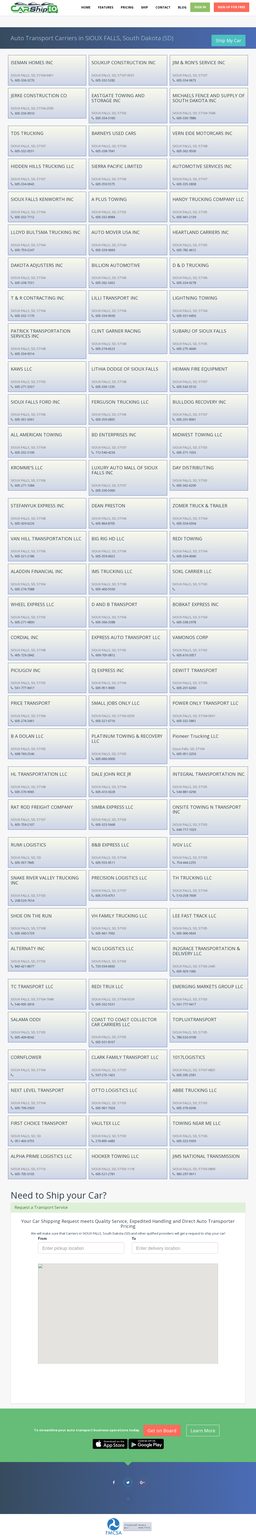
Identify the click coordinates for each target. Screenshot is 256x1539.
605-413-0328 (105, 791)
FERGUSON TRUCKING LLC (120, 402)
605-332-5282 (105, 80)
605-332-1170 (24, 315)
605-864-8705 (105, 523)
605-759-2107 (24, 824)
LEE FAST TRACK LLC (194, 916)
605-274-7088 (24, 589)
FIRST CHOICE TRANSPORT (39, 1123)
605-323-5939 (186, 1141)
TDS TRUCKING (27, 133)
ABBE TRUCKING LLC (194, 1090)
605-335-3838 (186, 184)
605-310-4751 (105, 895)
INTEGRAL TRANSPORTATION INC (208, 774)
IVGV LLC (182, 845)
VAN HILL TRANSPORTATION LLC (46, 539)
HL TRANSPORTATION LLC (39, 774)
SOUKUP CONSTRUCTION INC (124, 62)
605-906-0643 (186, 933)
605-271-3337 (24, 386)
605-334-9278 (186, 282)
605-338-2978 (186, 622)
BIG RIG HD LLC (108, 539)
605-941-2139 (186, 217)
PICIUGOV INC (25, 670)
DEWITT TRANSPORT (195, 670)
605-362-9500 (186, 151)
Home (85, 7)
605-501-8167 (105, 1042)
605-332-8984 (105, 217)
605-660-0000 (105, 759)
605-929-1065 (186, 971)
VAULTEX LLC (106, 1123)
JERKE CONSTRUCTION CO (39, 95)
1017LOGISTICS (188, 1057)
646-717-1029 (186, 829)
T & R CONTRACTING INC (37, 298)
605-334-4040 (186, 556)
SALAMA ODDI (25, 1019)
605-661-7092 (105, 933)
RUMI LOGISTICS (28, 845)
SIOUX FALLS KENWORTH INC (42, 199)
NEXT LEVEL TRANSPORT (37, 1090)
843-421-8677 (24, 966)
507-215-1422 (105, 1075)
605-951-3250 (186, 754)
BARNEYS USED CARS (114, 133)
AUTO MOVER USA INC (116, 232)
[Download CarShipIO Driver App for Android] (146, 1443)
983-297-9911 (186, 1174)
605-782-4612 (186, 250)
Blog (182, 7)
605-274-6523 (105, 348)
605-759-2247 (24, 250)
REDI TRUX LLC (107, 986)
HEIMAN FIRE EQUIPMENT (200, 369)
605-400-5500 (105, 589)
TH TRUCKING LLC (192, 878)
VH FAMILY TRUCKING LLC (119, 916)
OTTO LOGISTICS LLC (114, 1090)
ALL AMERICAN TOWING (36, 435)
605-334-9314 (24, 353)
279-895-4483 (105, 1141)
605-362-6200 (186, 485)
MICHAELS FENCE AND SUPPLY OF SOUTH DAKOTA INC (208, 97)
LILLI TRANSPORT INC (115, 298)
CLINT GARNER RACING (116, 331)
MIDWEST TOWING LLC (197, 435)
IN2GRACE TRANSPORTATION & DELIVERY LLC (206, 950)
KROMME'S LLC (27, 468)
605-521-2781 (105, 1174)
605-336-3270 (24, 80)
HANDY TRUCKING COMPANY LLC (208, 199)
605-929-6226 (24, 523)
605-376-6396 (186, 1108)
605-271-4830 (24, 622)
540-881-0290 (186, 791)
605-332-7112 (24, 217)
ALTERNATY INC (28, 948)
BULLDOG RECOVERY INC (199, 402)
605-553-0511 (105, 862)
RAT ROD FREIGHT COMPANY (42, 807)
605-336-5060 (105, 490)
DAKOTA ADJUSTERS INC (37, 265)
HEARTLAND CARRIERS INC (200, 232)
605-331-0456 (186, 315)
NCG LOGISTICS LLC (113, 948)
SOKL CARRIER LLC (192, 571)
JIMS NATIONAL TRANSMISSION (206, 1156)
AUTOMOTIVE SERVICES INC (202, 166)
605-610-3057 (186, 655)
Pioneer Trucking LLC (195, 736)
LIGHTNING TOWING (194, 298)
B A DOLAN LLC (27, 736)
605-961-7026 (105, 1108)
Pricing (127, 7)
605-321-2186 (24, 556)
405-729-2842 (24, 655)
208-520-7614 (24, 900)
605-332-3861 (186, 721)
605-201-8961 (186, 419)
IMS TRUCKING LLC (112, 571)
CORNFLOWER (26, 1057)
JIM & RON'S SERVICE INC (198, 62)
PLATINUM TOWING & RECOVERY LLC (127, 738)
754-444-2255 (186, 862)
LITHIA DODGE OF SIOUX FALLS (125, 369)
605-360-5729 (24, 933)
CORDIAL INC (24, 637)
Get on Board (162, 1431)
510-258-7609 (186, 895)
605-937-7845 (24, 862)
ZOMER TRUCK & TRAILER (199, 506)
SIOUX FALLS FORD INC (35, 402)
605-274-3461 (24, 721)
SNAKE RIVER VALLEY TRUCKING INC (45, 880)
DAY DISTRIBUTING (193, 468)
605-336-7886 (186, 118)
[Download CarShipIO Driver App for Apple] (110, 1443)
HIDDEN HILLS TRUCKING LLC (42, 166)
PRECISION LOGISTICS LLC (119, 878)
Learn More (202, 1431)
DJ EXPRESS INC (108, 670)
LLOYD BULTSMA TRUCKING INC (45, 232)
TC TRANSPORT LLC (32, 986)
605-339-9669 (105, 250)
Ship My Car (228, 40)
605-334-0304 (186, 523)
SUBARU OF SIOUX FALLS (199, 331)
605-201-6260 (186, 688)
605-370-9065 (24, 791)
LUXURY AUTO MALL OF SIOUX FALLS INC (125, 470)
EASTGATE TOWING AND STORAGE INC (118, 97)
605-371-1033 (186, 452)
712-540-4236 (105, 452)
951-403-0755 (24, 1141)
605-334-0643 (24, 184)
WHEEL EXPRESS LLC (32, 604)
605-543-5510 (186, 386)
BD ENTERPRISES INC (114, 435)
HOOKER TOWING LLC (115, 1156)
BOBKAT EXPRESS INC (195, 604)
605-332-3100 (24, 452)
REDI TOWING (187, 539)
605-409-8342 (24, 1037)
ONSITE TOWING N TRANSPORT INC (206, 809)
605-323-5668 (105, 824)
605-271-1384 (24, 485)
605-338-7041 (105, 151)
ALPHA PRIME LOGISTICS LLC (41, 1156)
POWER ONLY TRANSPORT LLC (205, 703)
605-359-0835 (105, 419)
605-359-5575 (105, 184)
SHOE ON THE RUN (31, 916)
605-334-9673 (186, 80)
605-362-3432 (105, 282)
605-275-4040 (186, 348)
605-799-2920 (24, 1108)
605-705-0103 (24, 1174)
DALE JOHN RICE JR (111, 774)
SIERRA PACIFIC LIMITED (117, 166)
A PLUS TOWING (109, 199)
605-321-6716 (105, 721)
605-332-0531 (24, 151)
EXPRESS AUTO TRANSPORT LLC (126, 637)
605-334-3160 (105, 118)
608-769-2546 (24, 754)
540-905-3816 (24, 1004)
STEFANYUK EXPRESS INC (37, 506)
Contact (163, 7)
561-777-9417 (24, 688)
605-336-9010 (24, 113)
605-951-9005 (105, 688)
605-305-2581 (186, 1075)
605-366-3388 (105, 622)
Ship (144, 7)
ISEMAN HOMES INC (32, 62)
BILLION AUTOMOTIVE (116, 265)
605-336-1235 (105, 386)
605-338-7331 (24, 282)
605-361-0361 (24, 419)
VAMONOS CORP (190, 637)
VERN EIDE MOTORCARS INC (202, 133)
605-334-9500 (105, 315)
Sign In (200, 7)
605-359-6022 (105, 556)
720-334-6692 (105, 966)
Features (105, 7)
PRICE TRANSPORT (30, 703)
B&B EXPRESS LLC (110, 845)
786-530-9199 (186, 1037)
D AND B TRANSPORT (115, 604)
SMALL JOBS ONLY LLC (116, 703)
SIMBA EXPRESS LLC (112, 807)
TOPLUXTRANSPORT (194, 1019)
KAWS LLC (21, 369)
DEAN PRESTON (108, 506)
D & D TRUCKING (190, 265)
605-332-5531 (105, 1004)
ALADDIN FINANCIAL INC (37, 571)
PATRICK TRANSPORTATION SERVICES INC (40, 333)
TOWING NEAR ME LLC (196, 1123)
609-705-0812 (105, 655)
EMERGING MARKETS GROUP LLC (207, 986)
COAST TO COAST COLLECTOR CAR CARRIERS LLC (124, 1021)
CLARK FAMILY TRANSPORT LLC (125, 1057)
